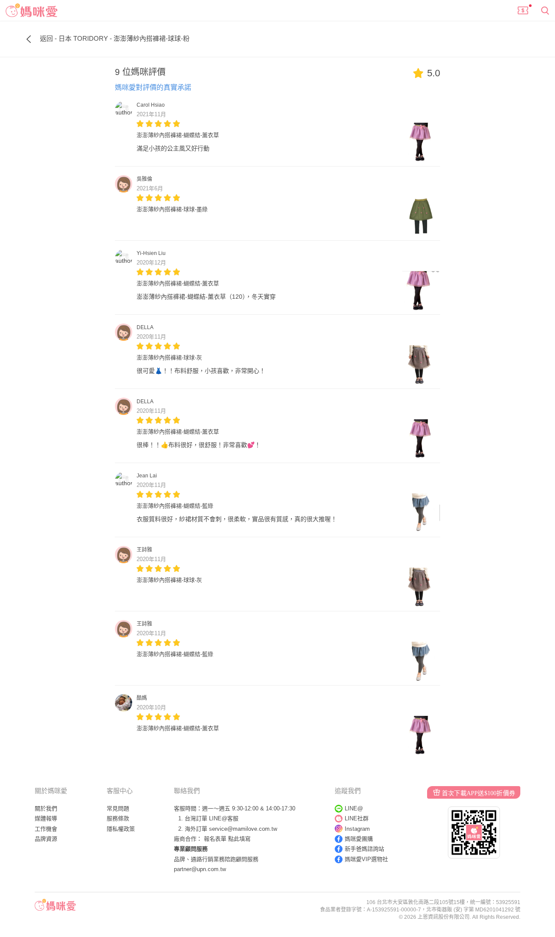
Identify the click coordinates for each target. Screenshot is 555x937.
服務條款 (118, 818)
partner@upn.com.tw (200, 869)
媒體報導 (46, 818)
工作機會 (46, 829)
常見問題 (118, 808)
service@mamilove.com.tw (243, 829)
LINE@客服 (223, 818)
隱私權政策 (121, 829)
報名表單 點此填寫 (227, 839)
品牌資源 (46, 839)
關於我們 (46, 808)
